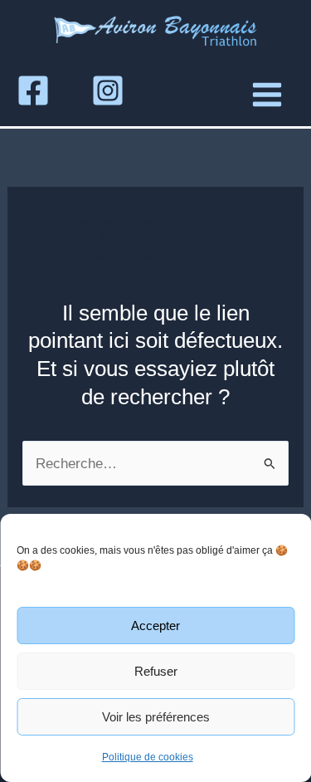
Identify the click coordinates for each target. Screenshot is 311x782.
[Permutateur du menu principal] (267, 94)
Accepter (155, 625)
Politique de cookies (147, 757)
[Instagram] (107, 90)
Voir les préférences (156, 717)
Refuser (155, 671)
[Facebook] (33, 90)
